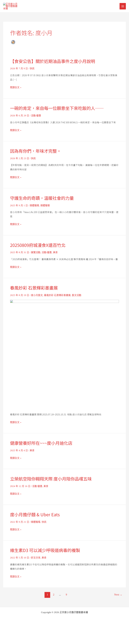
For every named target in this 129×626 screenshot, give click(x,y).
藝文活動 (76, 295)
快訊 (32, 68)
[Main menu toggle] (123, 6)
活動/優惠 (36, 115)
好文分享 (35, 557)
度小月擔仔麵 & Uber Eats (35, 514)
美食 (55, 252)
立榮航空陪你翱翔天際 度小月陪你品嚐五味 (51, 478)
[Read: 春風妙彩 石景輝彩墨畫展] (64, 354)
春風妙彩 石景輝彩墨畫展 (34, 288)
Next (118, 594)
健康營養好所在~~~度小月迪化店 (41, 443)
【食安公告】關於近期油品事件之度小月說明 (52, 61)
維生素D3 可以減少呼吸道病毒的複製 (45, 550)
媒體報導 (34, 205)
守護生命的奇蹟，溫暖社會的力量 (42, 198)
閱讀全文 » (15, 87)
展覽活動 (35, 252)
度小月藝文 (37, 295)
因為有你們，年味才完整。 (35, 151)
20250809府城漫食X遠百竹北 (37, 245)
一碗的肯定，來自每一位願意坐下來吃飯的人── (57, 108)
